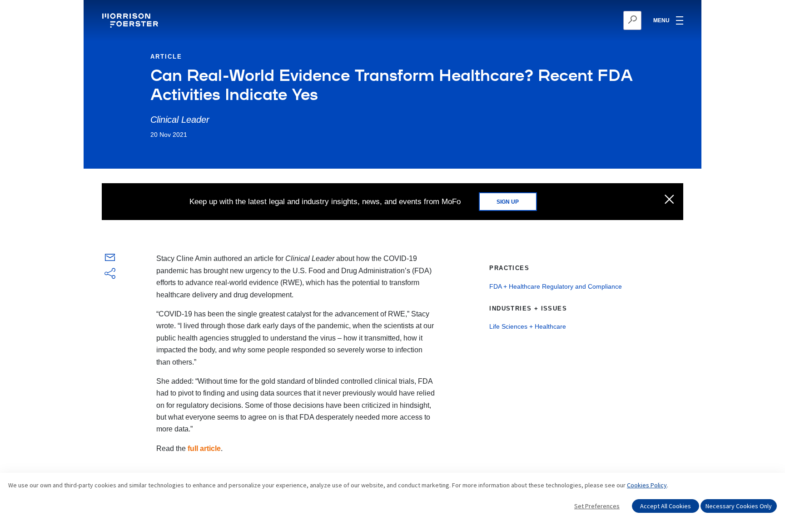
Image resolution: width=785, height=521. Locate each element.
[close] (669, 200)
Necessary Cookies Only (739, 506)
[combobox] (588, 20)
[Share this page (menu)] (109, 274)
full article (204, 448)
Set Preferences (597, 506)
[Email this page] (109, 259)
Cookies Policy (647, 485)
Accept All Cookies (665, 506)
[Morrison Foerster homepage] (131, 20)
